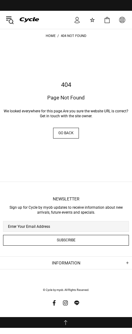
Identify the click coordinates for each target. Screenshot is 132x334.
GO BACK (66, 133)
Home (51, 36)
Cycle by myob (25, 19)
